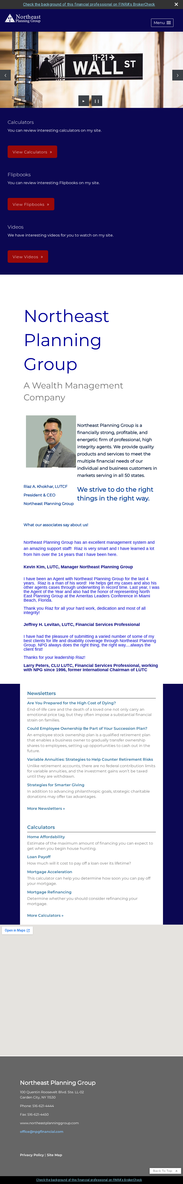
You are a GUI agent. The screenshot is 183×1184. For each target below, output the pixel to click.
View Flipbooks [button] (29, 204)
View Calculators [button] (30, 152)
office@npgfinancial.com (41, 1131)
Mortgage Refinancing (49, 892)
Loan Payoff (39, 857)
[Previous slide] (5, 75)
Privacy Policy (32, 1155)
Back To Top (163, 1171)
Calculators (41, 827)
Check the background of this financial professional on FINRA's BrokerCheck (89, 4)
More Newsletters (46, 808)
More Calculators (45, 915)
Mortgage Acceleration (49, 872)
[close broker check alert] (176, 4)
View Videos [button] (25, 257)
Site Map (54, 1155)
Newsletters (41, 693)
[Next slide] (177, 75)
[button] (162, 23)
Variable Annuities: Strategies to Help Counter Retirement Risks (90, 759)
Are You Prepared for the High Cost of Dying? (71, 703)
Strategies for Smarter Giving (55, 785)
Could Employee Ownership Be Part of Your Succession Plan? (87, 728)
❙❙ (97, 101)
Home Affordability (46, 837)
